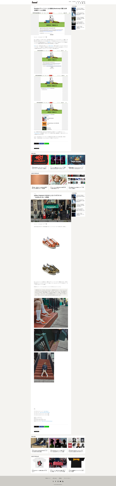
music (35, 6)
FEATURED (83, 1)
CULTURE (78, 1)
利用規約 (60, 478)
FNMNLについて (47, 478)
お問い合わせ (55, 478)
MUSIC (70, 1)
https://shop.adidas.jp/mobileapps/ (45, 412)
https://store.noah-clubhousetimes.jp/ (47, 421)
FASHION (74, 1)
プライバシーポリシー (67, 478)
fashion (35, 193)
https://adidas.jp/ (46, 411)
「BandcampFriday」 (37, 133)
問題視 (49, 42)
